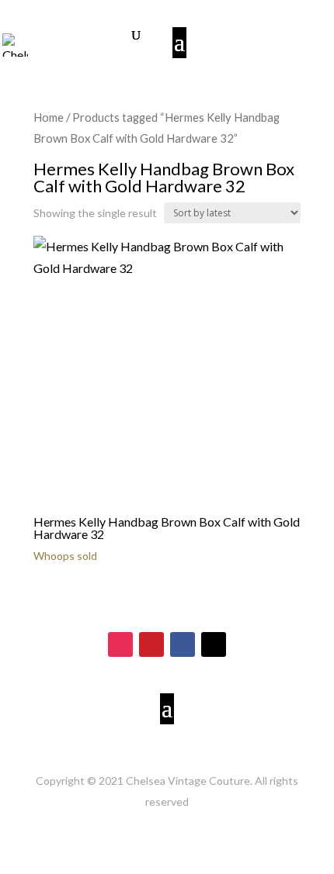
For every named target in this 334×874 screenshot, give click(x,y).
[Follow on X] (213, 644)
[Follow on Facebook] (182, 644)
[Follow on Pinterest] (151, 644)
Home (48, 117)
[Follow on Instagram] (120, 644)
